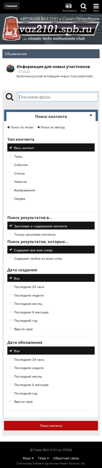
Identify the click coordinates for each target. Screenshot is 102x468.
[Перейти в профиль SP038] (10, 69)
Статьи (19, 173)
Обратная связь (66, 458)
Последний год (25, 320)
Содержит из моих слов (38, 258)
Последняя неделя (29, 294)
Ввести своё (23, 328)
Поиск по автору (52, 127)
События (21, 164)
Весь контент (24, 147)
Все (17, 278)
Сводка (19, 198)
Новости (20, 181)
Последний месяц (28, 303)
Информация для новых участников (53, 66)
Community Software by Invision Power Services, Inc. (51, 463)
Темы (18, 156)
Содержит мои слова (33, 249)
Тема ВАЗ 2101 (45, 450)
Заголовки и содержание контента (40, 225)
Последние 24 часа (29, 286)
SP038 (67, 450)
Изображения (24, 189)
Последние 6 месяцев (31, 311)
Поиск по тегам (21, 127)
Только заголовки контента (35, 234)
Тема (42, 458)
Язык (27, 458)
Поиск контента (51, 425)
